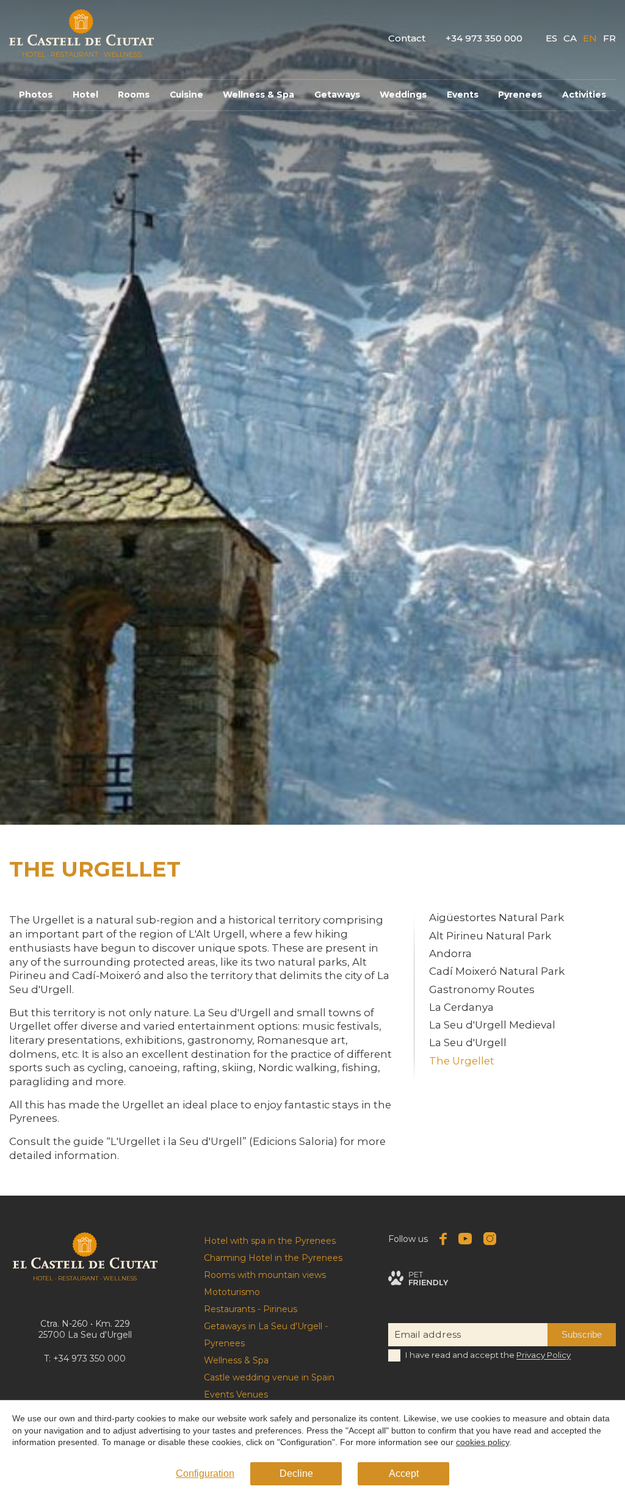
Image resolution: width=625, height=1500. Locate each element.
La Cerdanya (461, 1007)
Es (551, 38)
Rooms (134, 94)
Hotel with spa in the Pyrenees (270, 1240)
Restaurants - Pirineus (250, 1309)
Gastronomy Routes (482, 989)
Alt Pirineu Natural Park (490, 936)
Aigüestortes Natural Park (496, 918)
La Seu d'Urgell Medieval (492, 1025)
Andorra (450, 953)
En (590, 38)
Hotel (85, 94)
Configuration (205, 1473)
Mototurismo (232, 1291)
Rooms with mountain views (265, 1274)
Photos (35, 94)
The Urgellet (461, 1061)
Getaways (337, 94)
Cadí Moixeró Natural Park (497, 971)
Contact (406, 38)
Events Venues (236, 1394)
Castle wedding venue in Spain (269, 1377)
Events (463, 94)
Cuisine (186, 94)
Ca (570, 38)
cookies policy (482, 1442)
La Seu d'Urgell (468, 1042)
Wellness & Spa (258, 94)
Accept (404, 1473)
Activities (584, 94)
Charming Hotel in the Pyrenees (273, 1257)
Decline (296, 1473)
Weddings (403, 94)
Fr (609, 38)
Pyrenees (520, 94)
